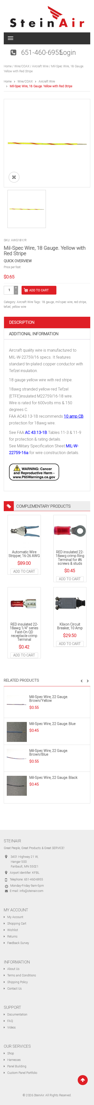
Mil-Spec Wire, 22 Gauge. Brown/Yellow (48, 699)
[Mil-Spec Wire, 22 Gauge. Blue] (17, 731)
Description (21, 322)
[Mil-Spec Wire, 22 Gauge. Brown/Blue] (17, 758)
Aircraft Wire (40, 66)
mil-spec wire (63, 302)
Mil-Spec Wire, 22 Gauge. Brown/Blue (48, 752)
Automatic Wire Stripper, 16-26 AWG (24, 554)
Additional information (33, 333)
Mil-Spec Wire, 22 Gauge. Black (53, 778)
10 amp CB (73, 416)
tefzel (7, 307)
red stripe (80, 302)
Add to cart (39, 290)
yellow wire (19, 307)
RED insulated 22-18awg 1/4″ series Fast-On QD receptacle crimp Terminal (24, 632)
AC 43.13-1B (36, 432)
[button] (81, 681)
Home (8, 66)
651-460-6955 (42, 53)
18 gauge (48, 302)
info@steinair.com (31, 891)
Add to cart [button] (24, 571)
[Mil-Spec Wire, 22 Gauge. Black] (17, 785)
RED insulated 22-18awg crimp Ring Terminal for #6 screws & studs (70, 557)
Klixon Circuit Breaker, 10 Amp (70, 626)
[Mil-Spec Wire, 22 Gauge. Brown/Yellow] (17, 705)
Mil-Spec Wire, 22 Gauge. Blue (52, 724)
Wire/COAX (21, 66)
